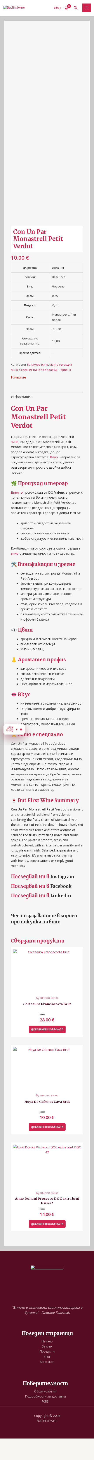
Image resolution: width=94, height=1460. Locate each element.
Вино (54, 457)
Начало (47, 1341)
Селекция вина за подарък (38, 370)
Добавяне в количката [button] (47, 1029)
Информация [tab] (21, 396)
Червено (65, 370)
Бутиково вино (37, 364)
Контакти (47, 1361)
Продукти (47, 1351)
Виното (17, 492)
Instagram (62, 876)
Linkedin (60, 895)
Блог (47, 1356)
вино (15, 441)
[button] (76, 8)
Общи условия (45, 1391)
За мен (47, 1346)
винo (55, 922)
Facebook (61, 886)
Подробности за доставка (45, 1396)
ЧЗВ (45, 1401)
